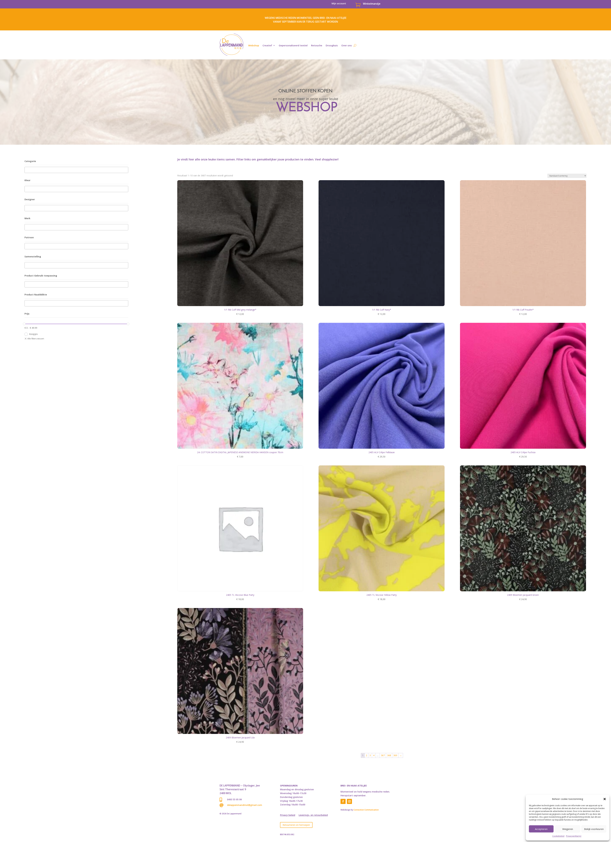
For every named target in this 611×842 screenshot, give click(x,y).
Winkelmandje (371, 3)
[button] (604, 799)
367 (383, 755)
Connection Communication (366, 809)
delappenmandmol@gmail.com (244, 805)
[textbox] (26, 170)
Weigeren (567, 829)
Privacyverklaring (573, 836)
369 (395, 755)
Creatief (267, 45)
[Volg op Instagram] (349, 801)
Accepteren (541, 829)
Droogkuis (332, 45)
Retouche (316, 45)
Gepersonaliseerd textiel (293, 45)
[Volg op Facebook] (343, 801)
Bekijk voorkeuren (594, 829)
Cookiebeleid (558, 836)
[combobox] (76, 170)
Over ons (346, 45)
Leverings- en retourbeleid (313, 815)
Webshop (253, 45)
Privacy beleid (287, 815)
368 (389, 755)
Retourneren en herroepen (296, 824)
